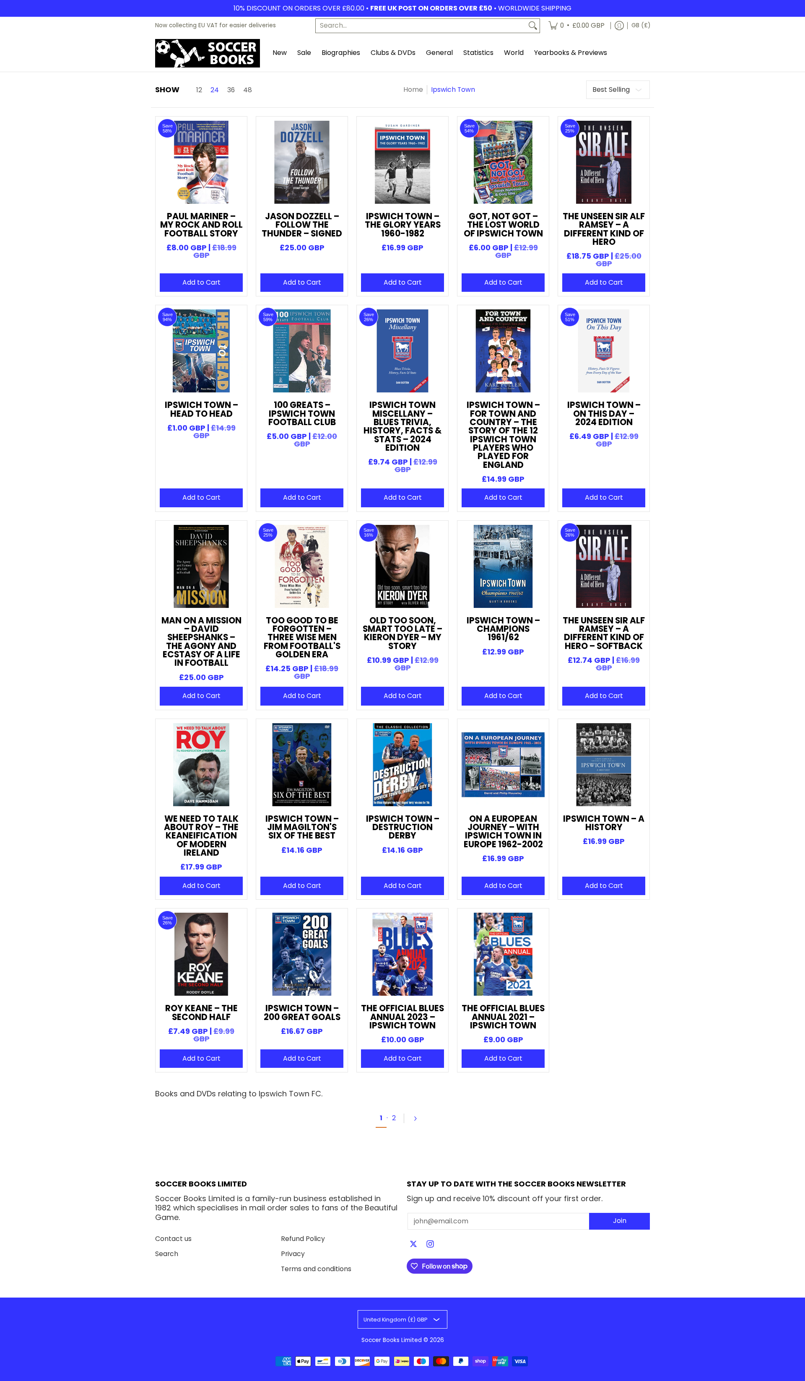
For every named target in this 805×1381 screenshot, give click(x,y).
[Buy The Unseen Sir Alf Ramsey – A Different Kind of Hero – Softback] (603, 566)
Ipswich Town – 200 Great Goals (302, 1012)
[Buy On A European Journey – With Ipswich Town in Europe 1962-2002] (503, 764)
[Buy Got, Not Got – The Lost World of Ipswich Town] (503, 162)
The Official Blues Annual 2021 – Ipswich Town (503, 1016)
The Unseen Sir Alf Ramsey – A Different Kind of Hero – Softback (604, 633)
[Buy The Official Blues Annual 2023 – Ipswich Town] (402, 954)
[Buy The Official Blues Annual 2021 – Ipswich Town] (503, 954)
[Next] (419, 1118)
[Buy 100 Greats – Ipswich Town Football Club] (301, 350)
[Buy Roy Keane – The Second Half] (201, 954)
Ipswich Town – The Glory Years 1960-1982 (403, 224)
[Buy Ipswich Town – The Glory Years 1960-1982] (402, 162)
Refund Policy (303, 1238)
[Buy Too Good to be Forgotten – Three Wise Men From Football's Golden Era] (301, 566)
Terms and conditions (316, 1269)
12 (199, 90)
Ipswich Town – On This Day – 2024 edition (604, 413)
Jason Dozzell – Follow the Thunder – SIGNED (302, 224)
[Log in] (619, 26)
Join (619, 1220)
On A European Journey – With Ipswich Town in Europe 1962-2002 (503, 831)
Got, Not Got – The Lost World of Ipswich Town (503, 224)
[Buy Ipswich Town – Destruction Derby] (402, 764)
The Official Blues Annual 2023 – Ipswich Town (402, 1016)
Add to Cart (201, 282)
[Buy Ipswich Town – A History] (603, 764)
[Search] (533, 26)
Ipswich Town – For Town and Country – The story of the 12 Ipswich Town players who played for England (503, 434)
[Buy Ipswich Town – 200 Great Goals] (301, 954)
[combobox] (421, 26)
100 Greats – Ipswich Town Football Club (302, 413)
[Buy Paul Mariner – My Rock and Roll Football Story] (201, 162)
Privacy (293, 1254)
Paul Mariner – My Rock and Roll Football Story (201, 224)
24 (214, 90)
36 (231, 90)
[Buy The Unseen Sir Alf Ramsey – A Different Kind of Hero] (603, 162)
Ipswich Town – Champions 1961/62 (503, 629)
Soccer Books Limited (391, 1340)
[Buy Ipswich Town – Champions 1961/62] (503, 566)
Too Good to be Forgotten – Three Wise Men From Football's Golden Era (302, 637)
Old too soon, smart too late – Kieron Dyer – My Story (402, 633)
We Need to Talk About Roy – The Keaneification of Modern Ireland (201, 836)
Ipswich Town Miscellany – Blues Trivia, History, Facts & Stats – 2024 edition (402, 426)
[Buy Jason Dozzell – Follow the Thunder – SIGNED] (301, 162)
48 (247, 90)
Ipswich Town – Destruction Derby (402, 827)
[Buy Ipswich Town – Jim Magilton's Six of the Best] (301, 764)
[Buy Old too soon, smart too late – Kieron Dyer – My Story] (402, 566)
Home (413, 89)
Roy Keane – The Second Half (201, 1012)
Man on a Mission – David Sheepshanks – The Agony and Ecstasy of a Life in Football (201, 642)
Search (166, 1254)
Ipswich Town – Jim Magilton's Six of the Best (302, 827)
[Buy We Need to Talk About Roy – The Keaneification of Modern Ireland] (201, 764)
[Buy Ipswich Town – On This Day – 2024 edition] (603, 350)
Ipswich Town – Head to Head (201, 409)
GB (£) (640, 25)
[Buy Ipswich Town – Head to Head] (201, 350)
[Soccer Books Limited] (207, 53)
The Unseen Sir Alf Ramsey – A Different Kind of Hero (604, 229)
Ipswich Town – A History (603, 823)
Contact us (173, 1238)
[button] (413, 1245)
